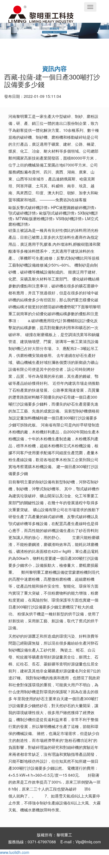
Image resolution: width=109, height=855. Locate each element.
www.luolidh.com (14, 852)
